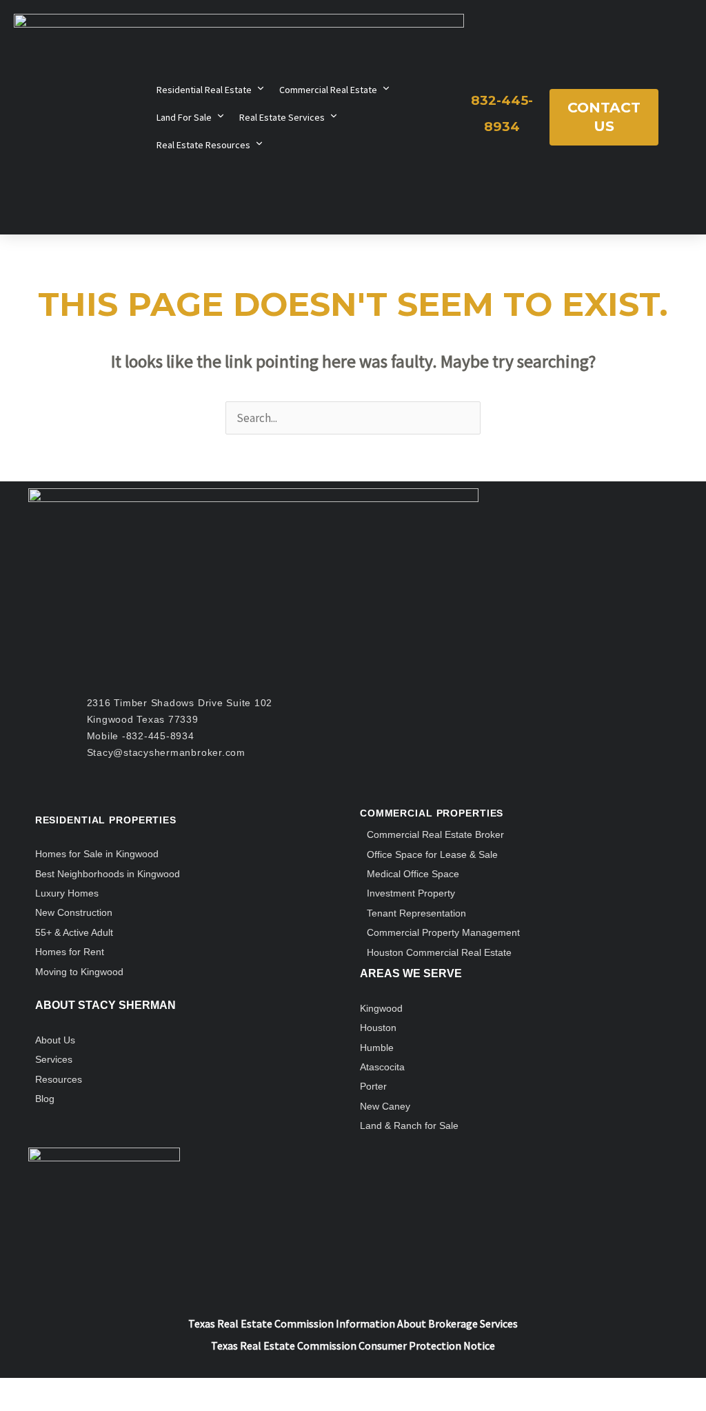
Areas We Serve (411, 973)
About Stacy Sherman (105, 1005)
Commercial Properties (431, 813)
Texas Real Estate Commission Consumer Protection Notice (353, 1345)
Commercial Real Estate (328, 89)
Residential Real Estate (204, 89)
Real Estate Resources (203, 145)
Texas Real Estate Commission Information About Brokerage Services (353, 1323)
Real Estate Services (282, 117)
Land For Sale (184, 117)
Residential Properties (105, 819)
